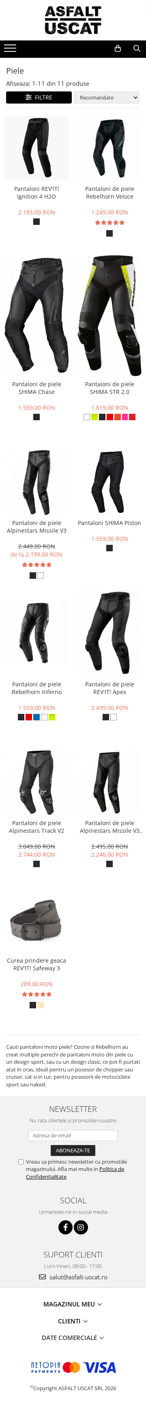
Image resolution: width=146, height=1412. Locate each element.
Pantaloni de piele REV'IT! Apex (109, 688)
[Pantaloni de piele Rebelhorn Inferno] (36, 632)
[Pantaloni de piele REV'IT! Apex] (109, 633)
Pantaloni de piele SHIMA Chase (36, 388)
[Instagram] (81, 1227)
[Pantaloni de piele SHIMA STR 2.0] (109, 315)
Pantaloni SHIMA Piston (109, 523)
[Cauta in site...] (137, 48)
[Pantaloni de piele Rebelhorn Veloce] (109, 148)
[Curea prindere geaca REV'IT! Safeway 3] (36, 921)
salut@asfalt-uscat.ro (77, 1277)
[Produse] (11, 50)
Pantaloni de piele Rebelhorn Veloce (109, 192)
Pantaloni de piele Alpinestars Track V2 (36, 826)
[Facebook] (65, 1227)
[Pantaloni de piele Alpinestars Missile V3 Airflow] (109, 782)
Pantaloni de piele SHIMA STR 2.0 (109, 388)
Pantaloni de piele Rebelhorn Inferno (37, 688)
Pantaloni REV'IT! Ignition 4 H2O (36, 192)
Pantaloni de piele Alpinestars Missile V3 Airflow (110, 826)
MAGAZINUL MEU (70, 1304)
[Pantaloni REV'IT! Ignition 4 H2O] (36, 148)
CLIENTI (70, 1321)
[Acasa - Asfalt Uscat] (73, 20)
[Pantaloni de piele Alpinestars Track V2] (36, 782)
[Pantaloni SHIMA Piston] (109, 482)
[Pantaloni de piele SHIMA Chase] (36, 315)
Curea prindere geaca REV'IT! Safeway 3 (36, 964)
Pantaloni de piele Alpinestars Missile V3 (37, 526)
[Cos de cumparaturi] (118, 48)
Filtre (42, 97)
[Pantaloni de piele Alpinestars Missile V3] (36, 482)
